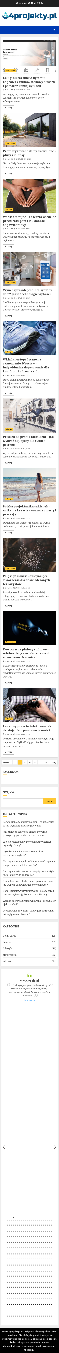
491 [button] (21, 1294)
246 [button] (37, 1254)
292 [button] (37, 1261)
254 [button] (7, 1257)
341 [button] (43, 1268)
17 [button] (39, 1217)
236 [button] (17, 1254)
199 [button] (35, 1246)
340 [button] (41, 1268)
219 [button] (29, 1250)
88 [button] (43, 1228)
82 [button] (31, 1228)
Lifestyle (9, 352)
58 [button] (29, 1225)
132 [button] (39, 1235)
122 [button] (19, 1235)
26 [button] (11, 1221)
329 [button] (19, 1268)
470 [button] (25, 1290)
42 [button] (43, 1221)
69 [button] (51, 1225)
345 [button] (51, 1268)
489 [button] (17, 1294)
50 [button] (13, 1225)
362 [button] (39, 1272)
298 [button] (49, 1261)
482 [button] (49, 1290)
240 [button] (25, 1254)
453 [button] (37, 1287)
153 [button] (35, 1239)
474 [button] (33, 1290)
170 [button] (23, 1243)
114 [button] (49, 1232)
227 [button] (45, 1250)
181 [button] (45, 1243)
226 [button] (43, 1250)
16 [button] (37, 1217)
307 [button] (21, 1265)
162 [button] (7, 1243)
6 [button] (17, 1217)
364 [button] (43, 1272)
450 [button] (31, 1287)
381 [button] (31, 1276)
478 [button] (41, 1290)
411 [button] (45, 1279)
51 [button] (15, 1225)
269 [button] (37, 1257)
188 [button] (13, 1246)
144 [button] (17, 1239)
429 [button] (35, 1283)
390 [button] (49, 1276)
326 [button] (13, 1268)
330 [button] (21, 1268)
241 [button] (27, 1254)
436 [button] (49, 1283)
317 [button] (41, 1265)
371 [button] (11, 1276)
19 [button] (43, 1217)
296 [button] (45, 1261)
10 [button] (25, 1217)
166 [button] (15, 1243)
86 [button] (39, 1228)
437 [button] (51, 1283)
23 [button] (51, 1217)
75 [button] (17, 1228)
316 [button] (39, 1265)
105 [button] (31, 1232)
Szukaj (9, 792)
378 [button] (25, 1276)
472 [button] (29, 1290)
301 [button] (9, 1265)
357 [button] (29, 1272)
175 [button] (33, 1243)
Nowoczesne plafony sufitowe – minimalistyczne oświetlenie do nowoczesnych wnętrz (26, 653)
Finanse (7, 942)
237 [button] (19, 1254)
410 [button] (43, 1279)
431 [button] (39, 1283)
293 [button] (39, 1261)
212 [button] (15, 1250)
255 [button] (9, 1257)
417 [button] (11, 1283)
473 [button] (31, 1290)
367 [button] (49, 1272)
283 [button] (19, 1261)
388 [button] (45, 1276)
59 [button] (31, 1225)
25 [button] (9, 1221)
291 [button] (35, 1261)
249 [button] (43, 1254)
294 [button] (41, 1261)
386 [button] (41, 1276)
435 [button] (47, 1283)
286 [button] (25, 1261)
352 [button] (19, 1272)
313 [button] (33, 1265)
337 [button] (35, 1268)
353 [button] (21, 1272)
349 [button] (13, 1272)
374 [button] (17, 1276)
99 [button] (19, 1232)
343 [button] (47, 1268)
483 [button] (51, 1290)
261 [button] (21, 1257)
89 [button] (45, 1228)
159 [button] (47, 1239)
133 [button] (41, 1235)
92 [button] (51, 1228)
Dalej (53, 762)
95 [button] (11, 1232)
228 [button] (47, 1250)
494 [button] (27, 1294)
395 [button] (13, 1279)
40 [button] (39, 1221)
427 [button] (31, 1283)
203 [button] (43, 1246)
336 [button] (33, 1268)
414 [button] (51, 1279)
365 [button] (45, 1272)
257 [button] (13, 1257)
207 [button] (51, 1246)
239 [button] (23, 1254)
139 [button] (7, 1239)
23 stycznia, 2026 (23, 159)
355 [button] (25, 1272)
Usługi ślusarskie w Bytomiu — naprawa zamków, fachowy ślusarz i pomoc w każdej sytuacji (29, 82)
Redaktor (9, 90)
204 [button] (45, 1246)
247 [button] (39, 1254)
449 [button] (29, 1287)
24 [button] (7, 1221)
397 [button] (17, 1279)
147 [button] (23, 1239)
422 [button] (21, 1283)
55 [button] (23, 1225)
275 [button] (49, 1257)
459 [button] (49, 1287)
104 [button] (29, 1232)
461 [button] (7, 1290)
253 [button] (51, 1254)
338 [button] (37, 1268)
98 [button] (17, 1232)
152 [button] (33, 1239)
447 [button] (25, 1287)
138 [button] (51, 1235)
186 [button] (9, 1246)
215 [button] (21, 1250)
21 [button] (47, 1217)
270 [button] (39, 1257)
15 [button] (35, 1217)
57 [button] (27, 1225)
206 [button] (49, 1246)
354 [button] (23, 1272)
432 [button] (41, 1283)
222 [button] (35, 1250)
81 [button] (29, 1228)
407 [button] (37, 1279)
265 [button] (29, 1257)
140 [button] (9, 1239)
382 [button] (33, 1276)
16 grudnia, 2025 (23, 298)
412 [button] (47, 1279)
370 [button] (9, 1276)
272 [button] (43, 1257)
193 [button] (23, 1246)
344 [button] (49, 1268)
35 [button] (29, 1221)
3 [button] (11, 1217)
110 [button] (41, 1232)
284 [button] (21, 1261)
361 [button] (37, 1272)
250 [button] (45, 1254)
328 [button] (17, 1268)
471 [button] (27, 1290)
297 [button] (47, 1261)
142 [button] (13, 1239)
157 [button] (43, 1239)
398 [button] (19, 1279)
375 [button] (19, 1276)
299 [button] (51, 1261)
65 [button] (43, 1225)
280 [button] (13, 1261)
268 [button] (35, 1257)
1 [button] (7, 1217)
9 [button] (23, 1217)
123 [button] (21, 1235)
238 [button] (21, 1254)
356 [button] (27, 1272)
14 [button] (33, 1217)
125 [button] (25, 1235)
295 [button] (43, 1261)
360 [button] (35, 1272)
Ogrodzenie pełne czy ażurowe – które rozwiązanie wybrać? (24, 853)
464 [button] (13, 1290)
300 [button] (7, 1265)
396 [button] (15, 1279)
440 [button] (11, 1287)
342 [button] (45, 1268)
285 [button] (23, 1261)
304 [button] (15, 1265)
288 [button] (29, 1261)
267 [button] (33, 1257)
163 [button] (9, 1243)
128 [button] (31, 1235)
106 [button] (33, 1232)
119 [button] (13, 1235)
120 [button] (15, 1235)
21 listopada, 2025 (22, 375)
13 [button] (31, 1217)
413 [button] (49, 1279)
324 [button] (9, 1268)
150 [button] (29, 1239)
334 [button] (29, 1268)
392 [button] (7, 1279)
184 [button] (51, 1243)
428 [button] (33, 1283)
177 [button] (37, 1243)
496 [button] (31, 1294)
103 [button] (27, 1232)
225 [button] (41, 1250)
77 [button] (21, 1228)
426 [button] (29, 1283)
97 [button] (15, 1232)
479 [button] (43, 1290)
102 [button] (25, 1232)
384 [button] (37, 1276)
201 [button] (39, 1246)
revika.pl (29, 1000)
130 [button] (35, 1235)
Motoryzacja (9, 954)
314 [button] (35, 1265)
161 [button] (51, 1239)
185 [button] (7, 1246)
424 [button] (25, 1283)
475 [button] (35, 1290)
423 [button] (23, 1283)
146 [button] (21, 1239)
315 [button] (37, 1265)
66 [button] (45, 1225)
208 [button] (7, 1250)
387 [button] (43, 1276)
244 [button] (33, 1254)
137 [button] (49, 1235)
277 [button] (7, 1261)
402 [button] (27, 1279)
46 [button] (51, 1221)
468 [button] (21, 1290)
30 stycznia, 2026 (23, 90)
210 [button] (11, 1250)
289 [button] (31, 1261)
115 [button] (51, 1232)
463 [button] (11, 1290)
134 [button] (43, 1235)
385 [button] (39, 1276)
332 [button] (25, 1268)
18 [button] (41, 1217)
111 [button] (43, 1232)
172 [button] (27, 1243)
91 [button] (49, 1228)
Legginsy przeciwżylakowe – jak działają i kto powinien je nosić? (27, 728)
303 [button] (13, 1265)
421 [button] (19, 1283)
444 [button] (19, 1287)
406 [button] (35, 1279)
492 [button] (23, 1294)
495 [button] (29, 1294)
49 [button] (11, 1225)
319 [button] (45, 1265)
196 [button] (29, 1246)
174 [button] (31, 1243)
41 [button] (41, 1221)
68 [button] (49, 1225)
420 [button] (17, 1283)
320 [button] (47, 1265)
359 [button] (33, 1272)
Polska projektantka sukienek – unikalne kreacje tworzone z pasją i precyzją (29, 510)
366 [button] (47, 1272)
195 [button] (27, 1246)
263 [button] (25, 1257)
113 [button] (47, 1232)
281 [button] (15, 1261)
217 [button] (25, 1250)
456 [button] (43, 1287)
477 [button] (39, 1290)
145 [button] (19, 1239)
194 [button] (25, 1246)
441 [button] (13, 1287)
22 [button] (49, 1217)
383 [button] (35, 1276)
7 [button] (19, 1217)
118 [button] (11, 1235)
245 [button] (35, 1254)
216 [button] (23, 1250)
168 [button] (19, 1243)
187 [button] (11, 1246)
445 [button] (21, 1287)
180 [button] (43, 1243)
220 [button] (31, 1250)
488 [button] (15, 1294)
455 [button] (41, 1287)
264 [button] (27, 1257)
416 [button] (9, 1283)
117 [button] (9, 1235)
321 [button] (49, 1265)
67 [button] (47, 1225)
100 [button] (21, 1232)
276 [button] (51, 1257)
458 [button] (47, 1287)
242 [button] (29, 1254)
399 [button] (21, 1279)
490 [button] (19, 1294)
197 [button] (31, 1246)
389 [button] (47, 1276)
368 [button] (51, 1272)
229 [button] (49, 1250)
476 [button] (37, 1290)
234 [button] (13, 1254)
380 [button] (29, 1276)
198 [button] (33, 1246)
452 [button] (35, 1287)
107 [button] (35, 1232)
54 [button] (21, 1225)
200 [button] (37, 1246)
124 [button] (23, 1235)
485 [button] (9, 1294)
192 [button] (21, 1246)
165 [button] (13, 1243)
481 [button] (47, 1290)
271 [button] (41, 1257)
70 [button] (7, 1228)
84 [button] (35, 1228)
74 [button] (15, 1228)
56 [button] (25, 1225)
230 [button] (51, 1250)
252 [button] (49, 1254)
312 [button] (31, 1265)
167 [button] (17, 1243)
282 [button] (17, 1261)
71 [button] (9, 1228)
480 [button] (45, 1290)
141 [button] (11, 1239)
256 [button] (11, 1257)
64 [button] (41, 1225)
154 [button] (37, 1239)
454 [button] (39, 1287)
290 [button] (33, 1261)
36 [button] (31, 1221)
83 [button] (33, 1228)
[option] (29, 987)
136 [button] (47, 1235)
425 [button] (27, 1283)
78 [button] (23, 1228)
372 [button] (13, 1276)
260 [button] (19, 1257)
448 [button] (27, 1287)
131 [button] (37, 1235)
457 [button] (45, 1287)
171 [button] (25, 1243)
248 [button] (41, 1254)
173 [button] (29, 1243)
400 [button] (23, 1279)
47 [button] (7, 1225)
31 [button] (21, 1221)
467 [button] (19, 1290)
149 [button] (27, 1239)
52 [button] (17, 1225)
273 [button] (45, 1257)
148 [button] (25, 1239)
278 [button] (9, 1261)
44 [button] (47, 1221)
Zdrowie (9, 209)
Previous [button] (4, 1147)
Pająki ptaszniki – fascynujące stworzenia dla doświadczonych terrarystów (26, 580)
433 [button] (43, 1283)
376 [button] (21, 1276)
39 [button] (37, 1221)
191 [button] (19, 1246)
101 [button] (23, 1232)
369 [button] (7, 1276)
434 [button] (45, 1283)
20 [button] (45, 1217)
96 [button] (13, 1232)
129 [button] (33, 1235)
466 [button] (17, 1290)
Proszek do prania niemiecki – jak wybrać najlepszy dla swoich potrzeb (28, 441)
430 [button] (37, 1283)
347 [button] (9, 1272)
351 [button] (17, 1272)
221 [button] (33, 1250)
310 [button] (27, 1265)
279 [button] (11, 1261)
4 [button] (13, 1217)
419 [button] (15, 1283)
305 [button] (17, 1265)
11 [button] (27, 1217)
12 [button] (29, 1217)
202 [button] (41, 1246)
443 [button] (17, 1287)
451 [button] (33, 1287)
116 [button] (7, 1235)
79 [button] (25, 1228)
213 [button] (17, 1250)
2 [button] (9, 1217)
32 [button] (23, 1221)
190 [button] (17, 1246)
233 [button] (11, 1254)
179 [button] (41, 1243)
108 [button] (37, 1232)
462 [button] (9, 1290)
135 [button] (45, 1235)
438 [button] (7, 1287)
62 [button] (37, 1225)
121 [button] (17, 1235)
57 (46, 762)
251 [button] (47, 1254)
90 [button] (47, 1228)
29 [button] (17, 1221)
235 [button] (15, 1254)
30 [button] (19, 1221)
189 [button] (15, 1246)
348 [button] (11, 1272)
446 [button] (23, 1287)
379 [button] (27, 1276)
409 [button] (41, 1279)
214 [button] (19, 1250)
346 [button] (7, 1272)
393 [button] (9, 1279)
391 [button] (51, 1276)
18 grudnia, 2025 (23, 229)
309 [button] (25, 1265)
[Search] (54, 29)
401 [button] (25, 1279)
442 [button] (15, 1287)
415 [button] (7, 1283)
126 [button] (27, 1235)
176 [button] (35, 1243)
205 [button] (47, 1246)
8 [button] (21, 1217)
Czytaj (8, 107)
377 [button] (23, 1276)
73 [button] (13, 1228)
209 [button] (9, 1250)
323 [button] (7, 1268)
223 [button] (37, 1250)
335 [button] (31, 1268)
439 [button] (9, 1287)
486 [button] (11, 1294)
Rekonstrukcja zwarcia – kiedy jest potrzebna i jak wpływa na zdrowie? (28, 912)
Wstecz (7, 762)
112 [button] (45, 1232)
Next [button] (55, 1147)
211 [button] (13, 1250)
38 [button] (35, 1221)
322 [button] (51, 1265)
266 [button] (31, 1257)
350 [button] (15, 1272)
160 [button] (49, 1239)
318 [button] (43, 1265)
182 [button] (47, 1243)
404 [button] (31, 1279)
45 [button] (49, 1221)
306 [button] (19, 1265)
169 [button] (21, 1243)
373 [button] (15, 1276)
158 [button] (45, 1239)
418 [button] (13, 1283)
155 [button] (39, 1239)
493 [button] (25, 1294)
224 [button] (39, 1250)
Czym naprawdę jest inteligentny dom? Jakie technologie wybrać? (27, 292)
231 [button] (7, 1254)
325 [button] (11, 1268)
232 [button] (9, 1254)
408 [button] (39, 1279)
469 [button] (23, 1290)
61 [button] (35, 1225)
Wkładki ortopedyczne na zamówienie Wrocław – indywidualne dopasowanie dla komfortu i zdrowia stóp (26, 365)
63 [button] (39, 1225)
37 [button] (33, 1221)
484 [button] (7, 1294)
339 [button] (39, 1268)
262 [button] (23, 1257)
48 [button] (9, 1225)
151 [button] (31, 1239)
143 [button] (15, 1239)
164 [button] (11, 1243)
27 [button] (13, 1221)
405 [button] (33, 1279)
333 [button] (27, 1268)
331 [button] (23, 1268)
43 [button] (45, 1221)
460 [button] (51, 1287)
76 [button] (19, 1228)
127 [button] (29, 1235)
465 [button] (15, 1290)
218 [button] (27, 1250)
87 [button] (41, 1228)
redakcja (8, 375)
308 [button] (23, 1265)
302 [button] (11, 1265)
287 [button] (27, 1261)
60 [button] (33, 1225)
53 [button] (19, 1225)
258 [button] (15, 1257)
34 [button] (27, 1221)
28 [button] (15, 1221)
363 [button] (41, 1272)
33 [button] (25, 1221)
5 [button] (15, 1217)
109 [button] (39, 1232)
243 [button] (31, 1254)
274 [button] (47, 1257)
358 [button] (31, 1272)
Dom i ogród (10, 70)
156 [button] (41, 1239)
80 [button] (27, 1228)
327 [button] (15, 1268)
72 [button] (11, 1228)
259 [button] (17, 1257)
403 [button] (29, 1279)
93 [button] (7, 1232)
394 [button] (11, 1279)
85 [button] (37, 1228)
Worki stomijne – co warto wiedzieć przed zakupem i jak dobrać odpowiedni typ (29, 221)
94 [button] (9, 1232)
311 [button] (29, 1265)
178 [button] (39, 1243)
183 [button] (49, 1243)
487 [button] (13, 1294)
